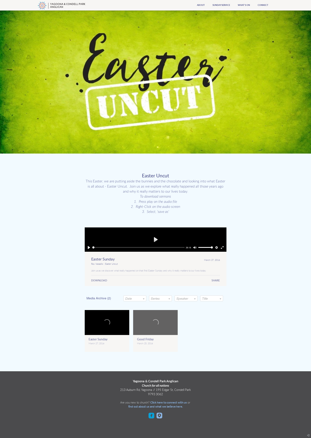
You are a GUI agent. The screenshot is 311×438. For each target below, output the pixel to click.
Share (216, 280)
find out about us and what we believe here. (155, 406)
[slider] (138, 247)
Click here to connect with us (168, 402)
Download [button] (99, 280)
